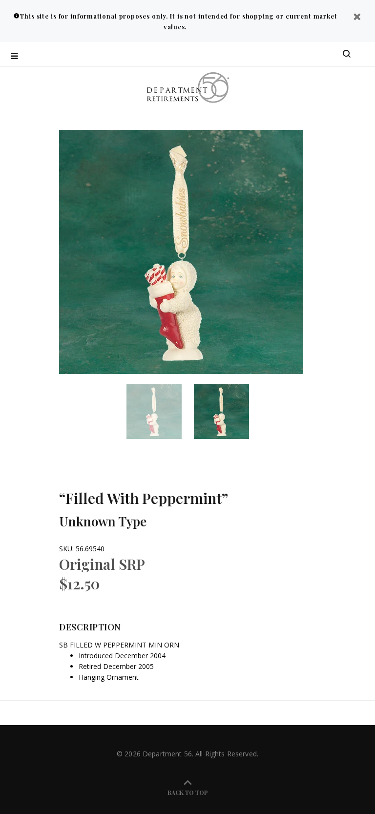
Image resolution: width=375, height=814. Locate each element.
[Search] (346, 54)
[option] (160, 411)
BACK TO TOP (187, 792)
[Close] (357, 18)
